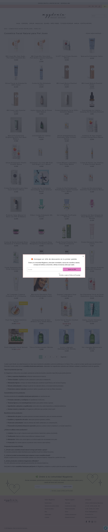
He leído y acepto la (69, 275)
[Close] (83, 256)
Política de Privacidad (74, 275)
